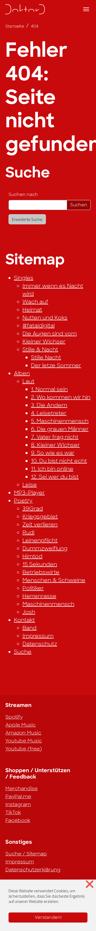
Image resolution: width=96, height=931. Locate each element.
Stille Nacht (46, 357)
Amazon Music (23, 733)
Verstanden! (48, 917)
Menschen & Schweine (53, 580)
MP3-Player (29, 492)
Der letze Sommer (56, 365)
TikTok (13, 812)
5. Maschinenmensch (60, 421)
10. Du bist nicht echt (59, 460)
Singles (23, 277)
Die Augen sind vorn (49, 333)
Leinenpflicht (40, 540)
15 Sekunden (39, 564)
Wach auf (35, 301)
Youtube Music (23, 741)
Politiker (33, 588)
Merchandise (21, 788)
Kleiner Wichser (43, 341)
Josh (28, 612)
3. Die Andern (49, 405)
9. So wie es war (52, 452)
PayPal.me (18, 796)
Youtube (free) (23, 749)
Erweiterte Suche (27, 219)
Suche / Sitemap (26, 854)
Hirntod (32, 556)
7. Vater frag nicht (54, 437)
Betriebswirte (40, 572)
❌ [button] (89, 884)
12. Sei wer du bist (55, 476)
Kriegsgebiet (40, 516)
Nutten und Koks (44, 317)
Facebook (17, 820)
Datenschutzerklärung (33, 870)
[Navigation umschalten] (86, 9)
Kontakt (24, 620)
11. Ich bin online (52, 468)
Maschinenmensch (48, 604)
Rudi (28, 532)
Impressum (38, 635)
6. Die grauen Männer (60, 429)
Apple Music (20, 725)
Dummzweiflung (44, 548)
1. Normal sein (49, 389)
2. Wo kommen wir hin (60, 397)
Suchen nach (23, 194)
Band (29, 627)
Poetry (23, 500)
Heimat (32, 309)
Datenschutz (39, 643)
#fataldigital (38, 325)
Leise (29, 484)
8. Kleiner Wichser (55, 445)
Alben (22, 373)
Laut (28, 381)
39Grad (32, 508)
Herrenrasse (39, 596)
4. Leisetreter (48, 413)
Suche (22, 651)
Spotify (14, 717)
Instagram (18, 804)
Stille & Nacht (40, 349)
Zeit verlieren (40, 524)
